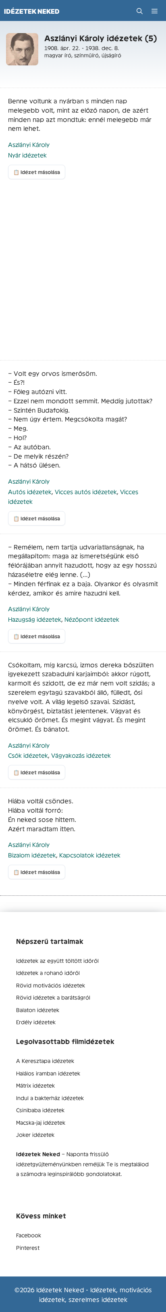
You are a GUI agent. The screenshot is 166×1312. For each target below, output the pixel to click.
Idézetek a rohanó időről (48, 972)
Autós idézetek (30, 491)
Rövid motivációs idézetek (50, 985)
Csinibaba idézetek (40, 1110)
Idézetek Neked (32, 11)
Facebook (28, 1235)
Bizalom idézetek (32, 854)
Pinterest (27, 1247)
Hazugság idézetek (34, 619)
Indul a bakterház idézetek (50, 1097)
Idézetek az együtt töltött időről (57, 960)
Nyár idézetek (27, 154)
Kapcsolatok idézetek (89, 854)
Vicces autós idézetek (86, 491)
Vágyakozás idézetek (81, 755)
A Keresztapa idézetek (45, 1060)
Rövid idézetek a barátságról (53, 997)
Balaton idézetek (37, 1009)
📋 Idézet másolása (36, 172)
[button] (139, 11)
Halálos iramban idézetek (48, 1073)
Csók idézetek (28, 755)
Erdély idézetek (36, 1022)
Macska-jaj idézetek (40, 1122)
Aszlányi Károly (29, 144)
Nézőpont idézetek (91, 619)
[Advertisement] (83, 274)
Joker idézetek (35, 1134)
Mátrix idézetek (35, 1085)
